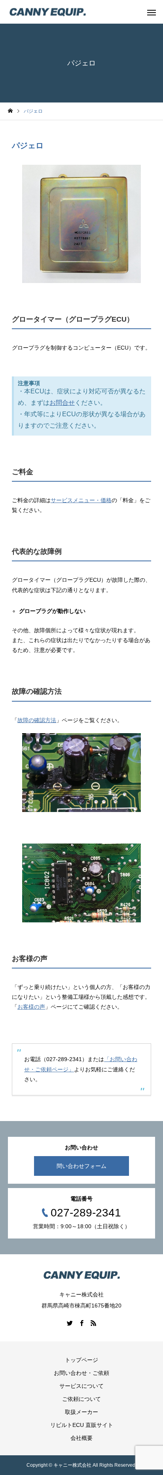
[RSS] (93, 1323)
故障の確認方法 (36, 720)
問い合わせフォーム (81, 1166)
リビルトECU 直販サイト (81, 1425)
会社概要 (81, 1438)
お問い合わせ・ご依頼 (81, 1373)
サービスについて (81, 1386)
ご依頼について (81, 1399)
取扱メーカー (81, 1412)
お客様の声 (31, 1007)
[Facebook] (81, 1323)
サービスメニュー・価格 (81, 500)
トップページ (81, 1360)
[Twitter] (70, 1323)
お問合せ (62, 402)
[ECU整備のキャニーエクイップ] (47, 12)
